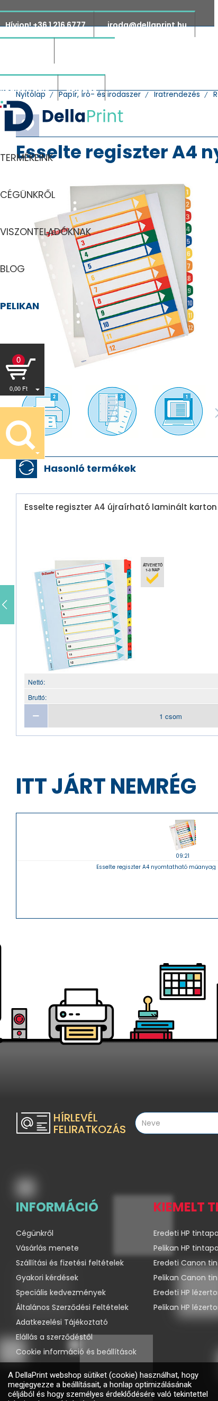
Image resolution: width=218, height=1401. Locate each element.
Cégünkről (34, 1233)
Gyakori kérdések (47, 1277)
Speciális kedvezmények (61, 1292)
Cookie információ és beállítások (76, 1351)
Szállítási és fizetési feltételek (70, 1263)
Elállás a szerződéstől (54, 1337)
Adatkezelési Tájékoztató (62, 1322)
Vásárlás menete (47, 1248)
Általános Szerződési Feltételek (72, 1307)
